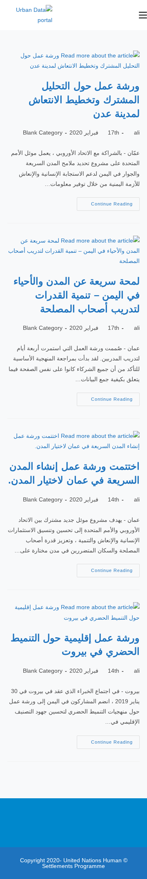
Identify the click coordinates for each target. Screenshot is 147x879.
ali (137, 132)
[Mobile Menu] (143, 15)
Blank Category (42, 132)
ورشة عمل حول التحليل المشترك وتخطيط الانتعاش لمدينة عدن (84, 99)
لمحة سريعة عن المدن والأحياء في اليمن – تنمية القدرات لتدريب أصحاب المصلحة (76, 295)
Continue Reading (105, 201)
